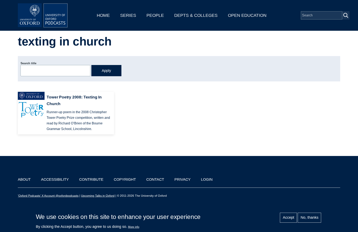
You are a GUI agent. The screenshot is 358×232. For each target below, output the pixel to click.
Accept (288, 218)
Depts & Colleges (196, 15)
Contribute (91, 179)
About (24, 179)
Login (207, 179)
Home (103, 15)
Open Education (247, 15)
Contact (155, 179)
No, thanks (309, 218)
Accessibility (55, 179)
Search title (28, 63)
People (155, 15)
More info (133, 226)
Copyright (125, 179)
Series (128, 15)
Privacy (182, 179)
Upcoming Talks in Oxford (98, 195)
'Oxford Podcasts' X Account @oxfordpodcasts (48, 195)
